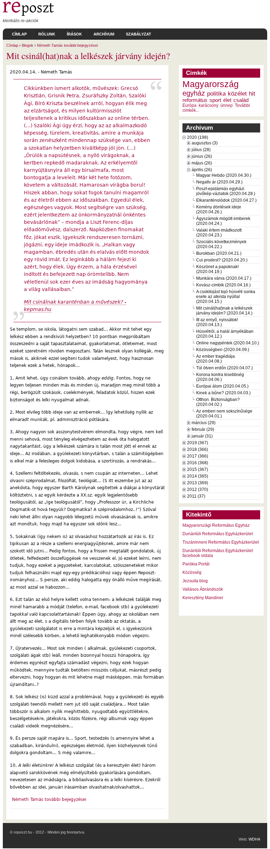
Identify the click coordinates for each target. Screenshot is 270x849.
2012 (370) (197, 489)
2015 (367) (197, 469)
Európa (189, 105)
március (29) (204, 422)
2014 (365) (197, 476)
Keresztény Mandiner (202, 597)
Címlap (19, 34)
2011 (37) (196, 496)
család (241, 100)
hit (252, 93)
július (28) (201, 149)
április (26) (202, 169)
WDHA (254, 839)
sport (215, 100)
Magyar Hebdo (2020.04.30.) (223, 175)
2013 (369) (197, 482)
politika (216, 93)
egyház (193, 93)
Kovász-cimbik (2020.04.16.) (223, 285)
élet (227, 100)
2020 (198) (197, 137)
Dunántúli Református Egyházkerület (217, 533)
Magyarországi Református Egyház (216, 525)
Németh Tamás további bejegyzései (67, 45)
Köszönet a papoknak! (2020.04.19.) (217, 269)
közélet (237, 93)
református (194, 100)
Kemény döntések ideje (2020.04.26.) (218, 209)
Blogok (27, 45)
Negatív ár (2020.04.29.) (219, 182)
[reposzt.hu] (28, 14)
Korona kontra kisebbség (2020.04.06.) (220, 377)
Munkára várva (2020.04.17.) (223, 278)
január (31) (202, 436)
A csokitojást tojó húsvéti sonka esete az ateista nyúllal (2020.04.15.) (225, 296)
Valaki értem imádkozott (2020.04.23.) (219, 233)
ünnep (226, 105)
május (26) (202, 163)
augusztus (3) (205, 143)
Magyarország (210, 84)
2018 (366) (197, 449)
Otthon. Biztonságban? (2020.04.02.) (218, 402)
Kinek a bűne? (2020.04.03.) (223, 392)
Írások (74, 34)
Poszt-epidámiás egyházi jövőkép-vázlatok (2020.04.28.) (225, 191)
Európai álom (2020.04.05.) (222, 386)
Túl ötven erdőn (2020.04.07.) (224, 367)
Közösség (191, 572)
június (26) (202, 156)
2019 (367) (197, 442)
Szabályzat (138, 34)
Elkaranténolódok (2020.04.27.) (226, 200)
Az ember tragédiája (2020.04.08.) (215, 359)
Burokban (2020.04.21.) (219, 253)
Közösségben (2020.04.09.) (222, 349)
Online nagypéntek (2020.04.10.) (227, 343)
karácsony (208, 105)
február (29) (203, 429)
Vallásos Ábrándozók (202, 589)
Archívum (104, 34)
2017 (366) (197, 456)
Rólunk (46, 34)
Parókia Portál (196, 564)
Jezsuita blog (195, 580)
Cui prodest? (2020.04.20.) (222, 260)
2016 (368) (197, 462)
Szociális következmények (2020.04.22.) (221, 244)
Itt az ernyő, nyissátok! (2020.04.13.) (217, 322)
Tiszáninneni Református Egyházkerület (220, 542)
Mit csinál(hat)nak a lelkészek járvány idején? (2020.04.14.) (224, 311)
